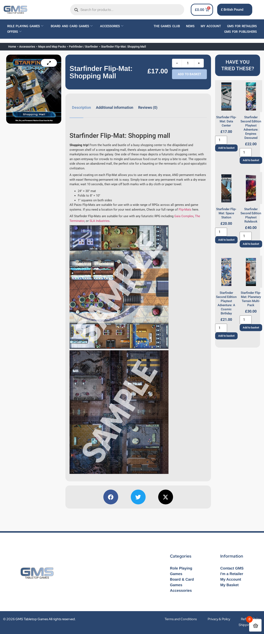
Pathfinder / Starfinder (83, 46)
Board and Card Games (70, 26)
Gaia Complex (183, 216)
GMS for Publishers (240, 32)
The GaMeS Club (167, 26)
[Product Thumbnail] (49, 63)
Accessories (110, 26)
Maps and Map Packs (52, 46)
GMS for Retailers (242, 26)
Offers (12, 32)
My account (211, 26)
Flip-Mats (185, 209)
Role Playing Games (23, 26)
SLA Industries (100, 221)
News (190, 26)
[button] (110, 497)
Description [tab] (81, 107)
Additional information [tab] (114, 107)
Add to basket (189, 74)
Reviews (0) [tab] (147, 107)
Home (12, 46)
